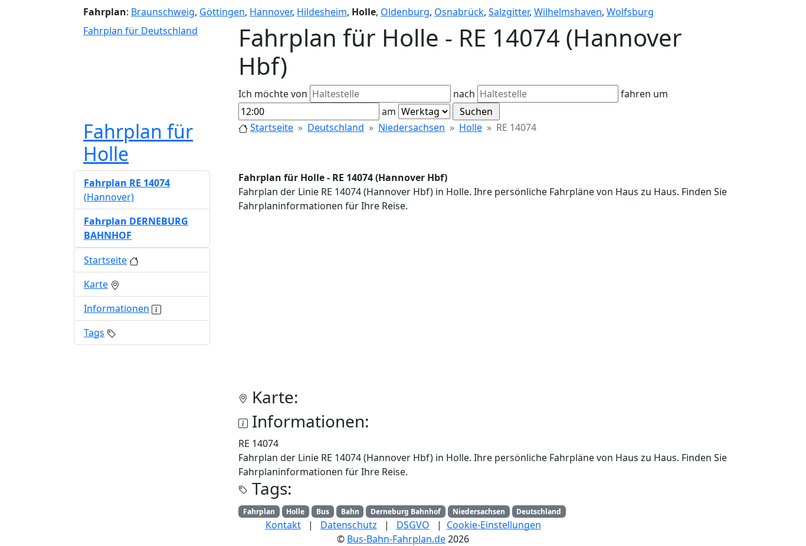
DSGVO (413, 524)
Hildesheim (322, 11)
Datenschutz (348, 524)
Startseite (271, 127)
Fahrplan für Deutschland (140, 30)
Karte (96, 284)
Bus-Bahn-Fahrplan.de (396, 538)
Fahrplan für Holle (138, 142)
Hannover (271, 11)
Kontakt (283, 524)
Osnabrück (459, 11)
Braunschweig (163, 11)
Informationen (116, 308)
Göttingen (222, 11)
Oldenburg (405, 11)
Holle (470, 127)
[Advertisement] (485, 304)
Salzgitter (509, 11)
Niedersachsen (411, 127)
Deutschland (335, 127)
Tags (94, 332)
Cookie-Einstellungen (494, 524)
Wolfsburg (630, 11)
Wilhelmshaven (568, 11)
